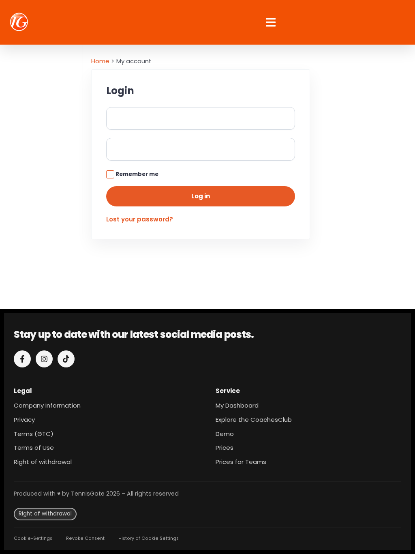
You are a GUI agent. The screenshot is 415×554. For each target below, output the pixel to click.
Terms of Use (34, 447)
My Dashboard (237, 405)
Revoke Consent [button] (85, 538)
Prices (224, 447)
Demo (225, 433)
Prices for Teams (241, 461)
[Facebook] (22, 358)
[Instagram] (44, 358)
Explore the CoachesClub (254, 419)
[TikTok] (66, 358)
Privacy (24, 419)
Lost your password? (139, 219)
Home (100, 61)
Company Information (47, 405)
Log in (200, 196)
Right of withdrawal (43, 461)
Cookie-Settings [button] (33, 538)
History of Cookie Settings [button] (148, 538)
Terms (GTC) (33, 433)
